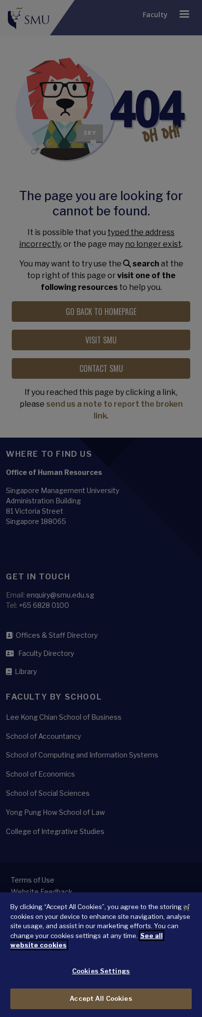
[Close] (186, 908)
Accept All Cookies (101, 998)
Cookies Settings (101, 971)
